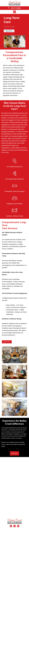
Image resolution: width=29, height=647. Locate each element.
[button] (14, 12)
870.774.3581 (16, 8)
